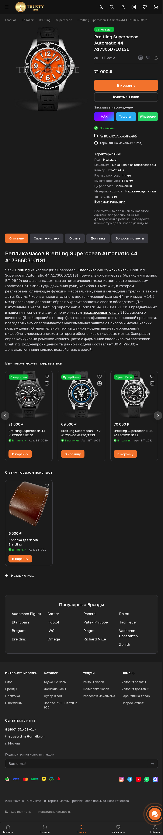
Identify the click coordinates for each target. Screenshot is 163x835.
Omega (54, 639)
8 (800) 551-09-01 (19, 729)
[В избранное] (148, 58)
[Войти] (123, 7)
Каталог (51, 673)
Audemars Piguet (26, 613)
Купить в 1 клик (126, 97)
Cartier (53, 613)
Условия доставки (135, 689)
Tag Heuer (128, 622)
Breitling (22, 270)
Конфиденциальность (54, 811)
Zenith (124, 644)
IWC (51, 630)
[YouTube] (138, 779)
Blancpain (20, 622)
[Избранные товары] (145, 7)
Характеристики (46, 238)
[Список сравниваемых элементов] (134, 7)
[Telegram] (129, 779)
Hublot (53, 622)
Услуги (89, 673)
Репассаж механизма (99, 696)
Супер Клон (53, 696)
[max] (155, 779)
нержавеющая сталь (101, 312)
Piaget (89, 630)
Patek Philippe (95, 622)
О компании (13, 703)
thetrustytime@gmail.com (25, 736)
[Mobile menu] (7, 7)
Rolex (124, 613)
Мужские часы (55, 682)
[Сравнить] (140, 58)
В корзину (126, 85)
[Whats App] (146, 779)
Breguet (19, 630)
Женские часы (55, 689)
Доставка (98, 238)
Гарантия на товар (136, 696)
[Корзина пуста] (156, 7)
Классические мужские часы (103, 270)
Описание (16, 238)
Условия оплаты (134, 682)
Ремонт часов (93, 682)
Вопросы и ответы (130, 238)
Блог (8, 682)
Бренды (11, 689)
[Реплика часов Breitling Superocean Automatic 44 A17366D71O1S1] (47, 69)
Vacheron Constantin (128, 633)
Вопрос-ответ (133, 703)
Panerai (89, 613)
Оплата (74, 238)
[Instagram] (121, 779)
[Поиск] (112, 7)
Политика (12, 696)
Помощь (128, 673)
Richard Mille (94, 639)
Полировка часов (96, 689)
